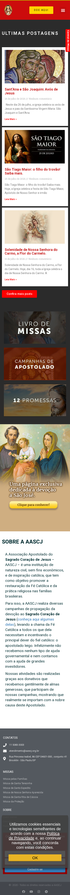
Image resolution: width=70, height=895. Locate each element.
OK (35, 858)
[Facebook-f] (23, 891)
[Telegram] (46, 891)
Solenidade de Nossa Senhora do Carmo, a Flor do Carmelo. (31, 252)
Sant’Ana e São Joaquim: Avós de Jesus (31, 91)
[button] (41, 10)
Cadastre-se (35, 869)
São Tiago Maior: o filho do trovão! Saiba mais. (32, 171)
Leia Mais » (11, 119)
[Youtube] (31, 891)
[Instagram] (38, 891)
